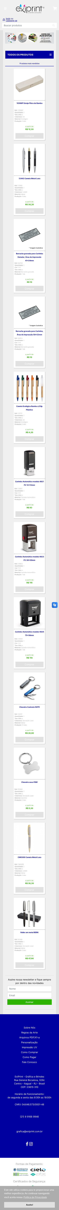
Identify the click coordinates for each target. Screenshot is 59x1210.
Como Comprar (29, 1052)
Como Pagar (29, 1057)
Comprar (29, 135)
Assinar (29, 1002)
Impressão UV (29, 1047)
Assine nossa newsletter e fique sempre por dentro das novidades (29, 981)
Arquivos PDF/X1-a (29, 1037)
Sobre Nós (29, 1027)
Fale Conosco (29, 1062)
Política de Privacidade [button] (35, 1197)
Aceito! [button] (29, 1205)
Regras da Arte (29, 1032)
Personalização (29, 1042)
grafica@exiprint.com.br (29, 1131)
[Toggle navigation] (5, 8)
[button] (8, 38)
